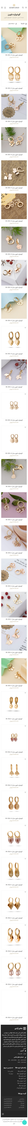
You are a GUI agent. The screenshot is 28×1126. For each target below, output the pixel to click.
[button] (25, 29)
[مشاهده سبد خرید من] (2, 7)
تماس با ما (10, 1071)
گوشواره (14, 18)
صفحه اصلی (21, 18)
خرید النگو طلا (22, 1079)
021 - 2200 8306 (12, 1060)
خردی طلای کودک (21, 1088)
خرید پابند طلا (22, 1086)
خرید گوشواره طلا (21, 1074)
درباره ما (11, 1074)
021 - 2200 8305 (22, 1060)
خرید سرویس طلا (21, 1081)
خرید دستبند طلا (21, 1083)
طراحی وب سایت (18, 1121)
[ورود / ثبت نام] (5, 7)
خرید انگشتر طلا (22, 1071)
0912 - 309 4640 (22, 1062)
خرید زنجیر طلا (22, 1076)
